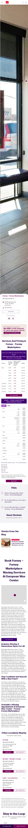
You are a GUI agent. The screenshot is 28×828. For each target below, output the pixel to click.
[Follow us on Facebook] (9, 318)
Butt (3, 426)
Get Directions (9, 639)
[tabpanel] (14, 149)
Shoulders (5, 450)
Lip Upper (4, 391)
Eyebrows (4, 386)
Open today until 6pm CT (8, 298)
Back (4, 411)
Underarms (4, 383)
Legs (3, 443)
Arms (4, 408)
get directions (8, 305)
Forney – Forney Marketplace (13, 296)
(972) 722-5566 (8, 749)
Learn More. (19, 358)
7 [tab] (26, 88)
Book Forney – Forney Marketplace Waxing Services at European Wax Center (14, 571)
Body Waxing (4, 466)
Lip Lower (4, 388)
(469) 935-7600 (8, 307)
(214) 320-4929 (8, 787)
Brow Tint (3, 469)
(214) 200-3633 (8, 768)
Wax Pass (3, 470)
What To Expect (4, 472)
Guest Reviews (14, 515)
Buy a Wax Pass (11, 315)
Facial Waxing (4, 467)
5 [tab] (26, 84)
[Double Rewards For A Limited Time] (14, 336)
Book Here (11, 311)
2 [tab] (26, 78)
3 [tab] (26, 81)
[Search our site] (23, 2)
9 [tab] (26, 92)
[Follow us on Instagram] (13, 318)
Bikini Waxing (4, 464)
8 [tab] (26, 90)
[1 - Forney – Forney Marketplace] (15, 595)
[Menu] (2, 2)
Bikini (3, 367)
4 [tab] (26, 82)
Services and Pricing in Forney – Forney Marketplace (14, 344)
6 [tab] (26, 86)
